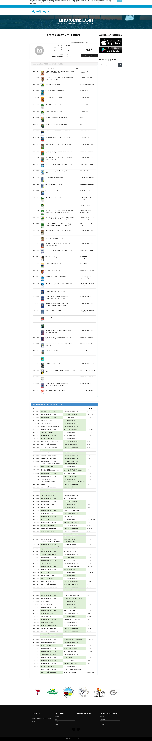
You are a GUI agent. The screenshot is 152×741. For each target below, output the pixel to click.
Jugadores (102, 11)
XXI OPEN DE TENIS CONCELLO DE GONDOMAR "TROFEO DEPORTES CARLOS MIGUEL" (58, 290)
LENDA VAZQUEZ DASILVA (48, 513)
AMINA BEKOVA (68, 657)
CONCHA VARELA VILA (46, 469)
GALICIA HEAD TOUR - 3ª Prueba (54, 197)
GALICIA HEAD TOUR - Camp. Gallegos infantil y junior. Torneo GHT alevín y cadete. (60, 78)
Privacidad (102, 719)
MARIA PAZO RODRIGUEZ (70, 473)
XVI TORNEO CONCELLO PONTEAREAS (56, 97)
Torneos (57, 716)
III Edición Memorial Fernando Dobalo (55, 357)
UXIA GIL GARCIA (45, 601)
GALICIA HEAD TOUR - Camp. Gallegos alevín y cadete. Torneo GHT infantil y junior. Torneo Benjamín (60, 211)
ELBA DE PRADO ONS (46, 420)
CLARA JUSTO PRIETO (69, 516)
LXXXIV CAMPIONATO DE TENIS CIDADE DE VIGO (58, 131)
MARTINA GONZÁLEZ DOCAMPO (49, 441)
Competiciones (91, 11)
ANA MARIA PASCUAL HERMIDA (72, 546)
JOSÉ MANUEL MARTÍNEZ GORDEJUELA (51, 463)
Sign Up (117, 6)
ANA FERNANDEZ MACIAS (70, 463)
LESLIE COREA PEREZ (69, 540)
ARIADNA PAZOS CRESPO (70, 444)
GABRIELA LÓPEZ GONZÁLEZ (48, 528)
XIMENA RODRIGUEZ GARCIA (48, 456)
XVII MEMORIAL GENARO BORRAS (54, 177)
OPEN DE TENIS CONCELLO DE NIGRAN (56, 117)
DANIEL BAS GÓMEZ (46, 479)
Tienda (117, 11)
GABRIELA (43, 484)
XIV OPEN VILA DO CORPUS (53, 270)
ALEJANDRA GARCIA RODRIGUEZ (49, 549)
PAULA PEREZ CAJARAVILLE (71, 417)
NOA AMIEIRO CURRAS (70, 552)
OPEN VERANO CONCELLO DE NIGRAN (56, 324)
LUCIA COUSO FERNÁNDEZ (71, 429)
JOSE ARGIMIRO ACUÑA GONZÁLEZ (50, 471)
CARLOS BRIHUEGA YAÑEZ (71, 461)
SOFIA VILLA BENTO (46, 490)
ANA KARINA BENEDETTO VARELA (73, 599)
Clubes (56, 724)
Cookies (101, 722)
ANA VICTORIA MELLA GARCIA (48, 412)
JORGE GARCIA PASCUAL (70, 544)
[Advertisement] (109, 78)
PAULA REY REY (45, 519)
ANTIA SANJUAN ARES (69, 541)
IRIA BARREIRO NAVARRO (47, 432)
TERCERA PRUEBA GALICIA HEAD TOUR (56, 276)
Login (112, 6)
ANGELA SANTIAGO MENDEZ (71, 596)
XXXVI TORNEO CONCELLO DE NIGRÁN (56, 390)
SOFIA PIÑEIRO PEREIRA (70, 493)
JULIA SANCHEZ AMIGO (70, 660)
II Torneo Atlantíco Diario (52, 377)
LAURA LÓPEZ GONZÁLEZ (70, 415)
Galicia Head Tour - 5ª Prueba (53, 310)
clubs (110, 11)
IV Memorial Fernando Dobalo (53, 263)
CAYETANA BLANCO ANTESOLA (49, 447)
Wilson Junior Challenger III (52, 257)
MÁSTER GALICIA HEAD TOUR (53, 84)
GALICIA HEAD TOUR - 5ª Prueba (54, 104)
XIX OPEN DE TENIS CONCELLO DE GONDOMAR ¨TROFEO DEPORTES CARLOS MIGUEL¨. (58, 384)
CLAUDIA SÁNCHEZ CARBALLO (49, 587)
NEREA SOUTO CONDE (47, 534)
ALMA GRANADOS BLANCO (48, 466)
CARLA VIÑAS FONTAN (70, 537)
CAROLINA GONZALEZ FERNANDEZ (50, 426)
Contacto (102, 716)
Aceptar (120, 1)
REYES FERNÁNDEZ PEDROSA (71, 637)
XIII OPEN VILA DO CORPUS (53, 363)
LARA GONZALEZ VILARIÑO (48, 481)
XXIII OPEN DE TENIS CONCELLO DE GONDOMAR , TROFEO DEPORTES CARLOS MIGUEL (59, 231)
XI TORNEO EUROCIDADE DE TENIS (55, 91)
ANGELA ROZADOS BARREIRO (72, 634)
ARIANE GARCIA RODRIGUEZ (48, 590)
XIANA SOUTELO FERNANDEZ (48, 459)
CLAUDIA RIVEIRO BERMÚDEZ (48, 504)
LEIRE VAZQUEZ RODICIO (47, 604)
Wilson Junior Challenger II (52, 350)
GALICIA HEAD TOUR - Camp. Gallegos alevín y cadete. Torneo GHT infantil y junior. (60, 71)
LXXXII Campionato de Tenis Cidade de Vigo (57, 317)
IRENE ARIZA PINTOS (46, 507)
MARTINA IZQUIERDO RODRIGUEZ (73, 640)
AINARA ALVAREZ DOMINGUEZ (72, 619)
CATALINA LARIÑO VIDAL (70, 476)
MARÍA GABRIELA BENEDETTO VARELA (51, 593)
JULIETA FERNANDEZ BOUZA (71, 566)
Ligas (56, 719)
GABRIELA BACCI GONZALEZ (48, 654)
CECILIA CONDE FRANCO (47, 438)
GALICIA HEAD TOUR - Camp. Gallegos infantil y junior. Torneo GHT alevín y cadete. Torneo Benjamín (60, 224)
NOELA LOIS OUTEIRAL (47, 423)
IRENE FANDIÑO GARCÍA (47, 581)
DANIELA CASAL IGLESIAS (70, 610)
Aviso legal (102, 724)
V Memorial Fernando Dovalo (53, 191)
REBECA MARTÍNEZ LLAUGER (71, 412)
